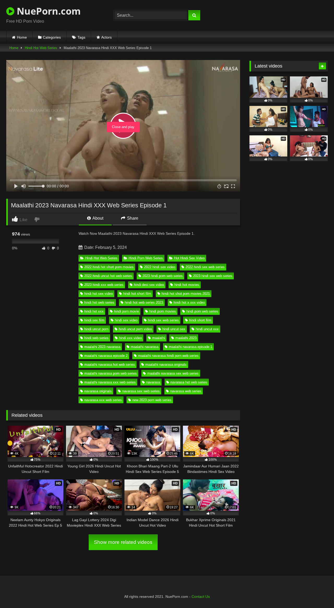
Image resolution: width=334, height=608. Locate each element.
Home (22, 37)
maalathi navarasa (144, 347)
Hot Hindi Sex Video (189, 258)
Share (132, 218)
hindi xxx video (130, 338)
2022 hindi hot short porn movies (109, 267)
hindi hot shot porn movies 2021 (186, 294)
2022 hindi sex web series (205, 267)
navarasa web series (185, 391)
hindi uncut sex (173, 329)
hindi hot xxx (94, 311)
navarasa (153, 382)
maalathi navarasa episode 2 (106, 356)
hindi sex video (126, 320)
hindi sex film (94, 320)
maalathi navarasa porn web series (110, 373)
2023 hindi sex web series (212, 276)
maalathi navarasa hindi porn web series (168, 356)
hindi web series (96, 338)
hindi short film (200, 320)
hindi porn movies (162, 311)
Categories (52, 37)
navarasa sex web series (141, 391)
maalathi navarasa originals (166, 364)
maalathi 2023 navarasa (102, 347)
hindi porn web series (202, 311)
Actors (106, 37)
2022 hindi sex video (159, 267)
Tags (81, 37)
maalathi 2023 (185, 338)
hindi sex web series (163, 320)
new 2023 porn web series (151, 400)
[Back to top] (318, 592)
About (97, 218)
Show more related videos (123, 542)
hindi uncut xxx (207, 329)
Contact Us (201, 596)
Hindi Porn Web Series (146, 258)
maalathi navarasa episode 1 (190, 347)
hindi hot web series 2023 (144, 302)
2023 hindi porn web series (162, 276)
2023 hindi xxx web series (103, 285)
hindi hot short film (137, 294)
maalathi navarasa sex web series (173, 373)
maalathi (158, 338)
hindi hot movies (186, 285)
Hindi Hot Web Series (41, 48)
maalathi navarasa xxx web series (110, 382)
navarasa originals (98, 391)
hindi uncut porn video (135, 329)
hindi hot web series (99, 302)
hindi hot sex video (98, 294)
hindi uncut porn (96, 329)
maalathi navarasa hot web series (109, 364)
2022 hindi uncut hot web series (108, 276)
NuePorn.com (47, 11)
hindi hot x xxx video (189, 302)
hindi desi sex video (149, 285)
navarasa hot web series (188, 382)
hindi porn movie (126, 311)
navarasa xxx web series (103, 400)
